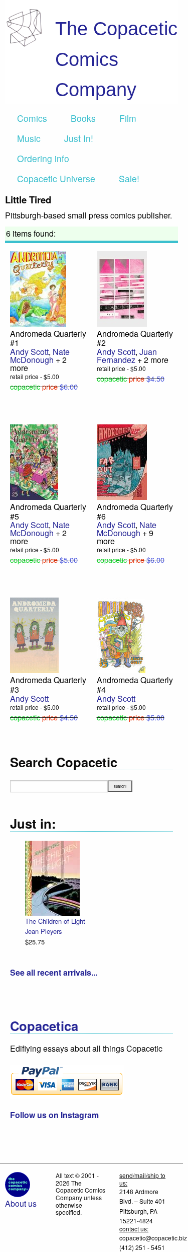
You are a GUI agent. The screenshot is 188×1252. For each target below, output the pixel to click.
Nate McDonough (40, 355)
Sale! (129, 178)
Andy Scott (29, 351)
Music (29, 138)
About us (21, 1203)
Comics (32, 118)
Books (83, 118)
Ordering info (43, 158)
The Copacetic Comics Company (116, 59)
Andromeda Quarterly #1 (48, 338)
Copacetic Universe (56, 178)
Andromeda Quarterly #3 (48, 684)
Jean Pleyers (43, 931)
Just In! (78, 138)
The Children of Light (55, 921)
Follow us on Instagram (54, 1115)
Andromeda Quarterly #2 (135, 338)
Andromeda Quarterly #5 (48, 511)
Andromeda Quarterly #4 (135, 684)
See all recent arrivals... (53, 972)
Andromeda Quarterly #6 (135, 511)
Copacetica (44, 1025)
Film (127, 118)
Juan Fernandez (127, 355)
